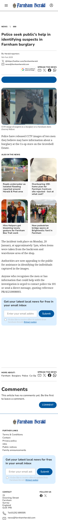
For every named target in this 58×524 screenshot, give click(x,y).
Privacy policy (9, 440)
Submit (46, 313)
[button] (6, 5)
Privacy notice (30, 322)
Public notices (9, 447)
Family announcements (14, 450)
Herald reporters (11, 53)
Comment (48, 404)
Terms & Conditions (12, 434)
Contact (6, 437)
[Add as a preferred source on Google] (28, 69)
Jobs (4, 443)
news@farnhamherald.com (21, 518)
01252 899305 (18, 513)
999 (14, 26)
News (4, 26)
